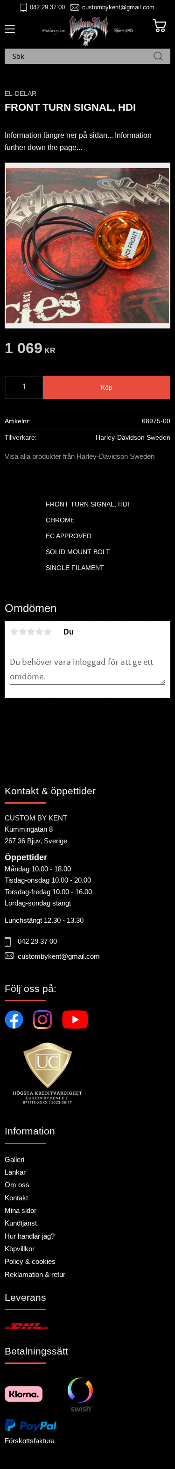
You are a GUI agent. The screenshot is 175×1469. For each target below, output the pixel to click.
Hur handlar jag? (30, 1236)
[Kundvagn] (160, 26)
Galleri (14, 1159)
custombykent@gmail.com (118, 7)
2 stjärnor (22, 632)
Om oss (17, 1185)
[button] (8, 32)
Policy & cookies (30, 1261)
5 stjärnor (47, 632)
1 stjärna (14, 632)
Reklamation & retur (35, 1274)
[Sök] (158, 57)
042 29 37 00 (47, 7)
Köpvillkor (20, 1249)
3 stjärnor (31, 632)
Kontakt (16, 1198)
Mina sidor (20, 1210)
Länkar (15, 1172)
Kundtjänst (21, 1223)
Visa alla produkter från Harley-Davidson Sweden (79, 456)
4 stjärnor (39, 632)
